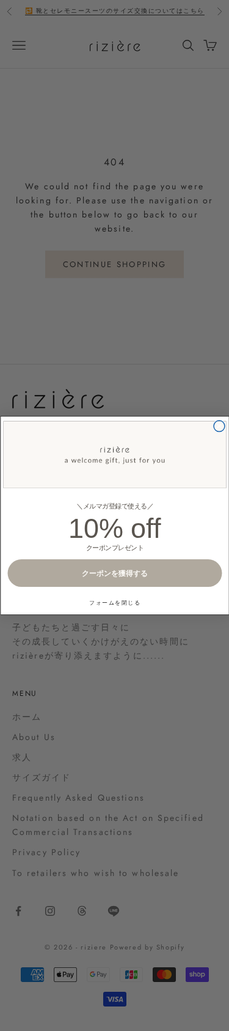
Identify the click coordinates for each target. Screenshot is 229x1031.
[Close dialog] (219, 426)
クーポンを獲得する (115, 573)
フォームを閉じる (114, 602)
